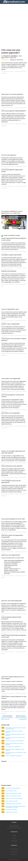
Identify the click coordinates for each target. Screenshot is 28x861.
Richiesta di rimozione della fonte (8, 71)
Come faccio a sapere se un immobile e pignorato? (14, 731)
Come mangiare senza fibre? (12, 801)
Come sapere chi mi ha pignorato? (13, 746)
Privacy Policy (14, 854)
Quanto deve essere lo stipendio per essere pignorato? (15, 750)
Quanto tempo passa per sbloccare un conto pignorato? (15, 735)
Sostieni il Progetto (14, 851)
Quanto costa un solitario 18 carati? (13, 795)
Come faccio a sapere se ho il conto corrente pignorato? (15, 738)
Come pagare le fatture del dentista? (13, 803)
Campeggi (14, 838)
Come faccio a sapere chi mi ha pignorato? (15, 740)
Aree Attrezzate (14, 840)
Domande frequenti (14, 849)
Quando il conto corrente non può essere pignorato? (14, 744)
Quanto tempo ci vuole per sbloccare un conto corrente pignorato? (15, 728)
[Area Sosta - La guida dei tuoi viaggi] (14, 3)
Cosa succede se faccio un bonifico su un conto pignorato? (16, 753)
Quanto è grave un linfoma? (12, 812)
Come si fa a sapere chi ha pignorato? (14, 755)
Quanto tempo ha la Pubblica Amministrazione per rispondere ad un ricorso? (15, 807)
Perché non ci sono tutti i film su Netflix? (14, 798)
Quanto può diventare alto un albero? (14, 793)
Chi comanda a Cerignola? (11, 809)
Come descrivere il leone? (11, 790)
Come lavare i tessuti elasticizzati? (13, 788)
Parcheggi (14, 835)
